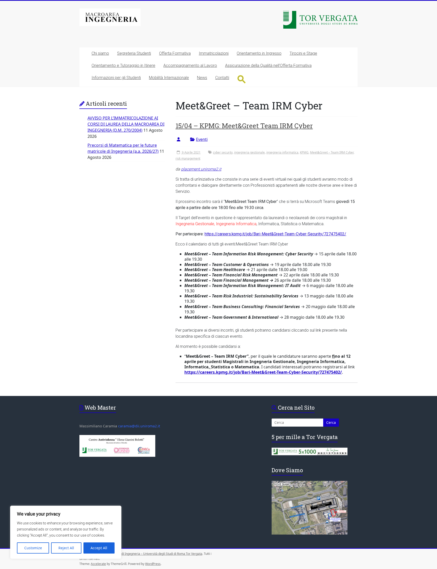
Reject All (66, 547)
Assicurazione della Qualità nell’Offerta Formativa (268, 65)
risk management (188, 158)
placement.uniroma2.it (201, 169)
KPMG (304, 152)
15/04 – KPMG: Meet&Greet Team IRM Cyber (244, 125)
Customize (33, 547)
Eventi (202, 139)
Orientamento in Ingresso (259, 53)
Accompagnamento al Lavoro (190, 65)
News (202, 77)
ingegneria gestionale (249, 152)
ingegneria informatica (282, 152)
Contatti (222, 77)
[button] (241, 79)
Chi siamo (100, 53)
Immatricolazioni (214, 53)
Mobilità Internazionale (169, 77)
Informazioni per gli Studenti (116, 77)
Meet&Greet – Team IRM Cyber (332, 152)
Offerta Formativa (175, 53)
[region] (65, 532)
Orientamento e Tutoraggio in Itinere (123, 65)
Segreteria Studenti (134, 53)
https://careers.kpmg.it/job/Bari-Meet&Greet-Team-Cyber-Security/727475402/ (275, 234)
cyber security (223, 152)
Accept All (99, 547)
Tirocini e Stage (303, 53)
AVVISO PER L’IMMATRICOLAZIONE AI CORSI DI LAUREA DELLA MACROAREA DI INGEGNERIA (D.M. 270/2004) (126, 124)
